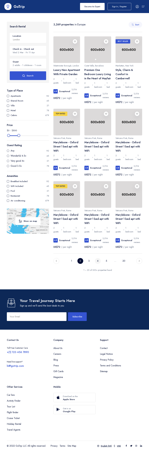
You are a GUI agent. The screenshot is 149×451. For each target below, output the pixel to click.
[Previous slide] (89, 50)
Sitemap (104, 371)
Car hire (11, 395)
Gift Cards (58, 371)
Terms (62, 446)
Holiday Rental (14, 424)
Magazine (58, 377)
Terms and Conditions (110, 365)
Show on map (30, 221)
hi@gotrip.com (15, 366)
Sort (137, 24)
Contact (104, 348)
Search (30, 75)
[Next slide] (106, 50)
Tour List (11, 406)
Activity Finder (14, 400)
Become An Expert (92, 6)
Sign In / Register (119, 6)
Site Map (72, 446)
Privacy (53, 446)
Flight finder (12, 412)
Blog (55, 359)
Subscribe (77, 316)
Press (56, 365)
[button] (95, 59)
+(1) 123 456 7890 (18, 352)
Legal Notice (106, 354)
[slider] (8, 135)
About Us (57, 348)
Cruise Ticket (13, 418)
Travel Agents (13, 429)
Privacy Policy (106, 359)
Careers (57, 354)
